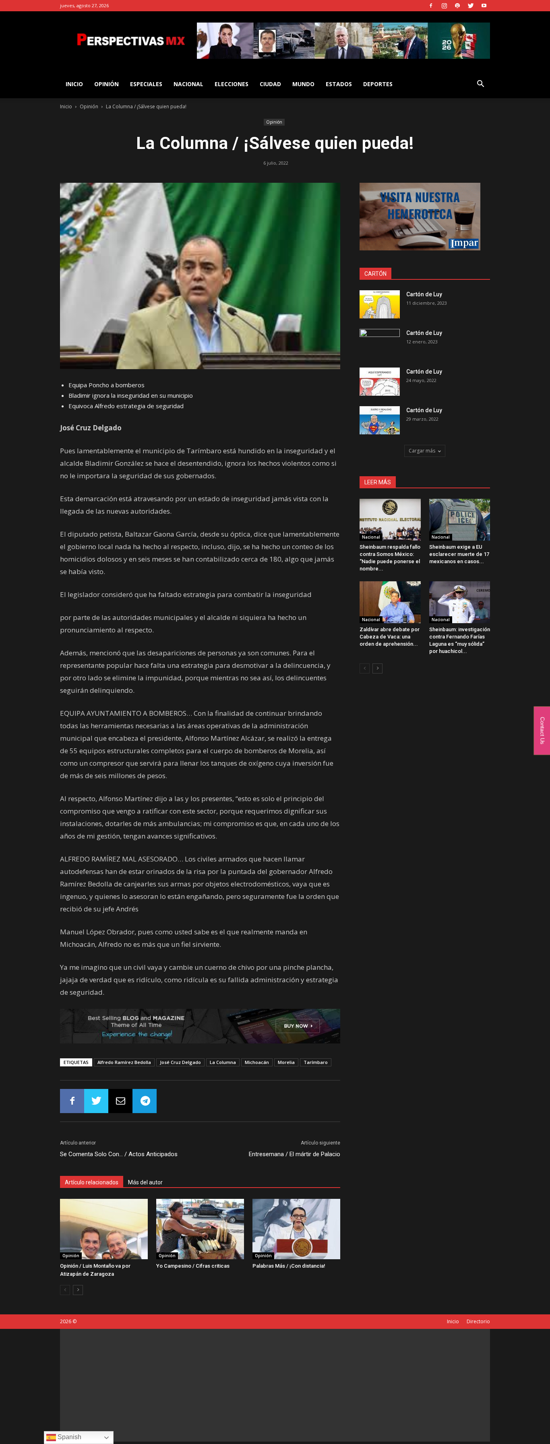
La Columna (223, 1062)
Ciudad (270, 84)
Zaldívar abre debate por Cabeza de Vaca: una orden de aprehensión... (390, 636)
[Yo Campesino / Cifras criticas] (200, 1229)
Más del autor (145, 1182)
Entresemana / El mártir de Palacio (294, 1154)
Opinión (106, 84)
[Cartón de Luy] (380, 304)
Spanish (68, 1437)
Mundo (303, 84)
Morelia (286, 1062)
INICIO (74, 84)
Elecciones (231, 84)
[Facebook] (431, 5)
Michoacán (257, 1062)
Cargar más (422, 450)
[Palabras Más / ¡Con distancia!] (296, 1229)
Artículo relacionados (91, 1182)
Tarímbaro (316, 1062)
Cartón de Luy (424, 294)
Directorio (478, 1321)
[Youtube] (484, 5)
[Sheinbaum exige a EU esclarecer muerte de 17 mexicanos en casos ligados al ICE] (459, 520)
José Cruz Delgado (180, 1062)
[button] (480, 85)
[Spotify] (457, 5)
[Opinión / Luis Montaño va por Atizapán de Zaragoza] (104, 1229)
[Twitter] (471, 5)
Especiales (146, 84)
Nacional (188, 84)
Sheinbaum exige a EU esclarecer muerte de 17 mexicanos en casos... (459, 554)
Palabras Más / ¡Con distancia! (288, 1266)
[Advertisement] (275, 1385)
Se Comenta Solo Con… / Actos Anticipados (119, 1154)
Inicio (66, 106)
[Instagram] (444, 5)
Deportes (378, 84)
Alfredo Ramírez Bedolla (124, 1062)
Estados (339, 84)
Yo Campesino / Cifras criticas (193, 1266)
